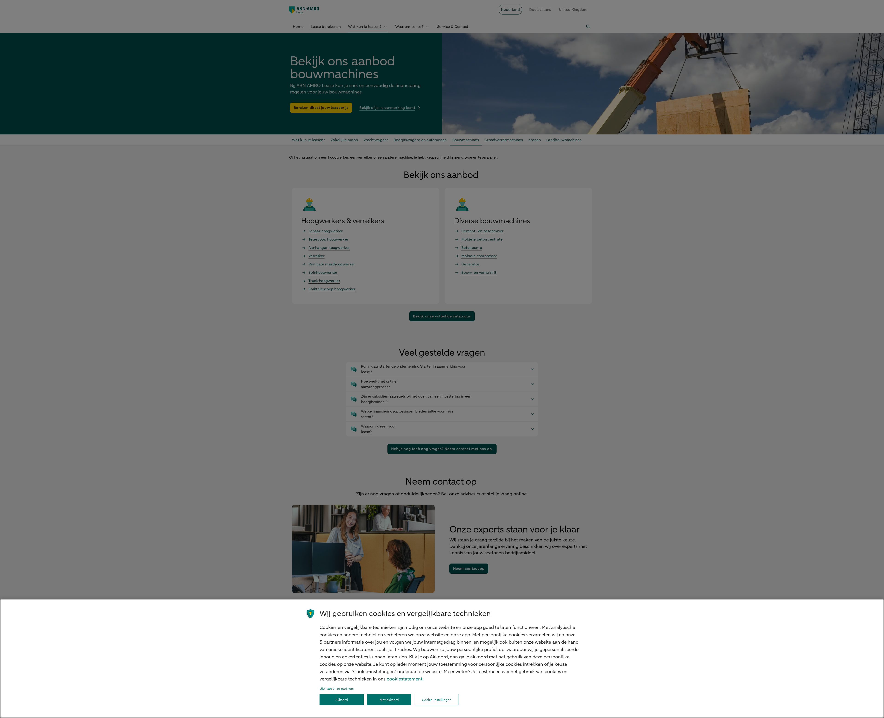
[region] (442, 658)
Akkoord (341, 700)
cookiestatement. (405, 679)
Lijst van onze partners (337, 688)
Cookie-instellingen (436, 700)
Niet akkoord (389, 700)
